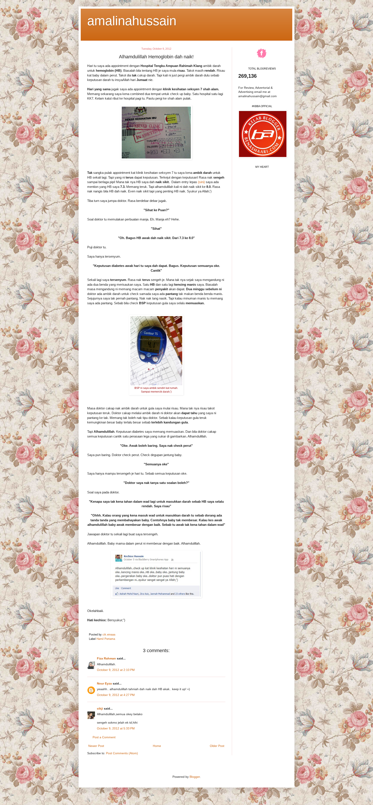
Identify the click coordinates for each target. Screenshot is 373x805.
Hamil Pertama (105, 638)
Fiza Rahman (106, 658)
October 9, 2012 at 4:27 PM (116, 695)
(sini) (201, 182)
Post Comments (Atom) (122, 753)
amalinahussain (131, 21)
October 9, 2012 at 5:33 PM (116, 728)
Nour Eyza (104, 683)
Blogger (195, 776)
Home (157, 746)
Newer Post (96, 746)
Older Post (217, 746)
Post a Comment (104, 737)
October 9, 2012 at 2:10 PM (116, 670)
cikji (100, 708)
